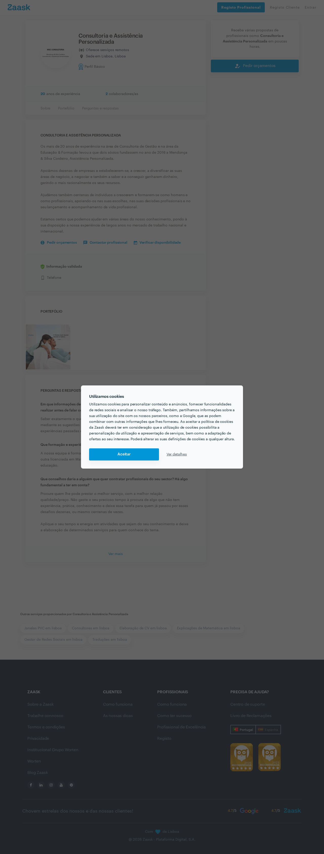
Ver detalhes (177, 454)
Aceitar (124, 454)
